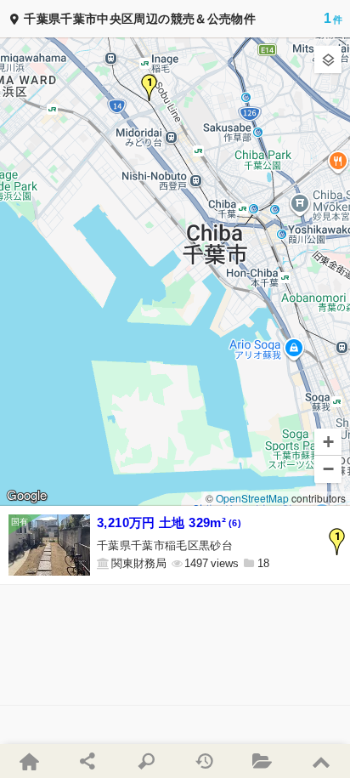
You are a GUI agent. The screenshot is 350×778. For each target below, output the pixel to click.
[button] (149, 87)
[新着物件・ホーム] (29, 761)
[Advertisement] (175, 645)
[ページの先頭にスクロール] (320, 761)
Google (27, 495)
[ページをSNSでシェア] (88, 761)
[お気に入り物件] (263, 761)
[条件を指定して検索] (145, 761)
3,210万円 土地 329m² (169, 522)
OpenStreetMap (252, 498)
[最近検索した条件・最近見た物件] (204, 761)
